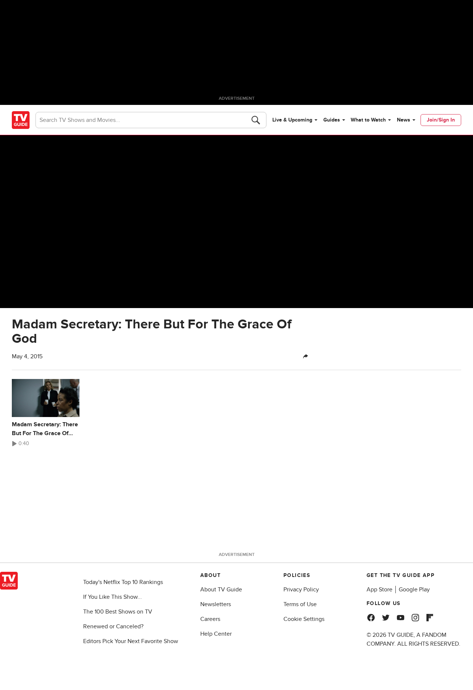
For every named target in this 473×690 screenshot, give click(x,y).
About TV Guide (221, 589)
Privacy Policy (301, 589)
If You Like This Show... (112, 597)
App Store (379, 589)
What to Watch (368, 120)
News (403, 120)
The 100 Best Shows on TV (117, 611)
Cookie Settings (303, 619)
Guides (331, 120)
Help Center (216, 634)
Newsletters (215, 604)
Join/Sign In (441, 120)
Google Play (414, 589)
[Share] (306, 356)
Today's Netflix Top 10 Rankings (123, 582)
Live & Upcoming (292, 120)
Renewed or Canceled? (113, 626)
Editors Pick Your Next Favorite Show (130, 641)
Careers (210, 619)
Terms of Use (300, 604)
